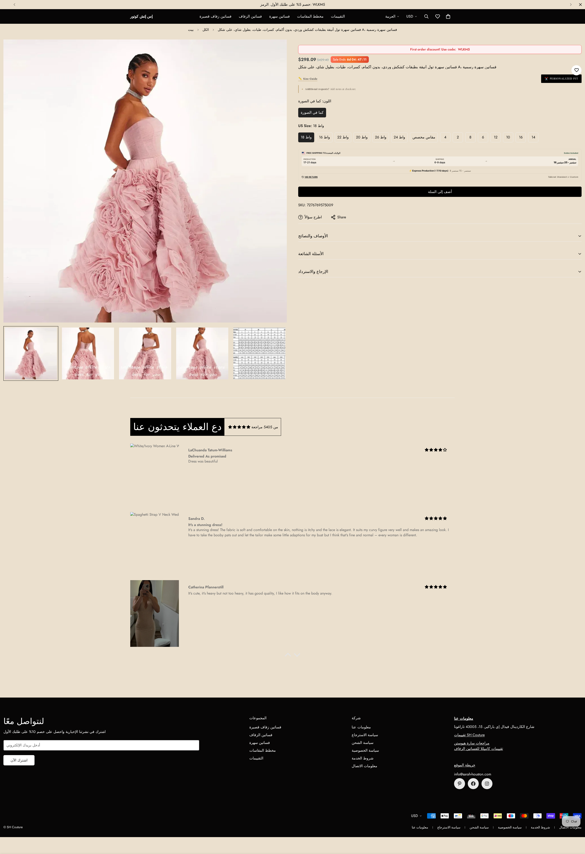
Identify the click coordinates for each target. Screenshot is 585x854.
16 (521, 137)
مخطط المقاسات (310, 16)
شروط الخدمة (362, 758)
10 (508, 137)
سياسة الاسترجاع (365, 735)
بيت (191, 29)
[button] (448, 16)
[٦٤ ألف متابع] (486, 783)
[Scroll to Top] (576, 829)
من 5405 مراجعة (264, 427)
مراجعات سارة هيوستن (471, 743)
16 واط (324, 137)
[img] (239, 427)
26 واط (380, 137)
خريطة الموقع (464, 765)
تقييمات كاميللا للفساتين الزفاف (478, 748)
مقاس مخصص (423, 137)
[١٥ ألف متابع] (473, 783)
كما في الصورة (312, 112)
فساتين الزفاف (250, 16)
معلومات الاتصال (364, 766)
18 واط (306, 137)
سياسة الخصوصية (365, 750)
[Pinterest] (459, 783)
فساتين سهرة (279, 16)
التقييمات (338, 16)
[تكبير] (277, 49)
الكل (205, 29)
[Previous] (14, 4)
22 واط (343, 137)
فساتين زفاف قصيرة (215, 16)
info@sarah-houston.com (472, 774)
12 (495, 137)
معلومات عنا (361, 727)
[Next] (571, 4)
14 (533, 137)
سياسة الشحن (362, 742)
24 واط (399, 137)
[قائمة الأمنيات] (576, 70)
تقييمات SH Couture (469, 735)
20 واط (362, 137)
